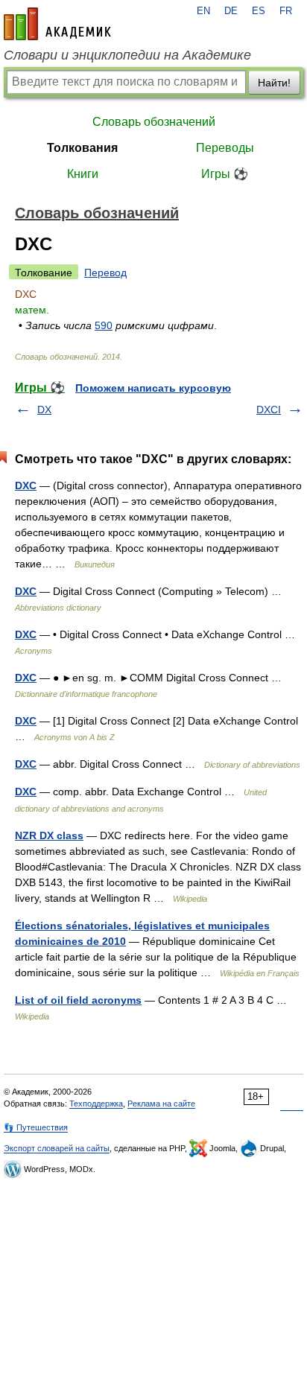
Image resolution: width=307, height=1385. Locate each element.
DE (231, 11)
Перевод (105, 272)
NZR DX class (49, 835)
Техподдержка (96, 1103)
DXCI (268, 410)
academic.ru (57, 23)
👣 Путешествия (36, 1127)
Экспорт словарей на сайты (57, 1148)
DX (44, 410)
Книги (82, 174)
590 (104, 325)
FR (285, 11)
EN (203, 11)
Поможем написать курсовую (153, 388)
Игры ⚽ (224, 174)
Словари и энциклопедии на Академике (127, 55)
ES (258, 11)
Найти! (274, 83)
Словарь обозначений (153, 121)
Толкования (82, 147)
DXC (26, 485)
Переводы (225, 147)
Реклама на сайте (161, 1103)
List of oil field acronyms (78, 1000)
